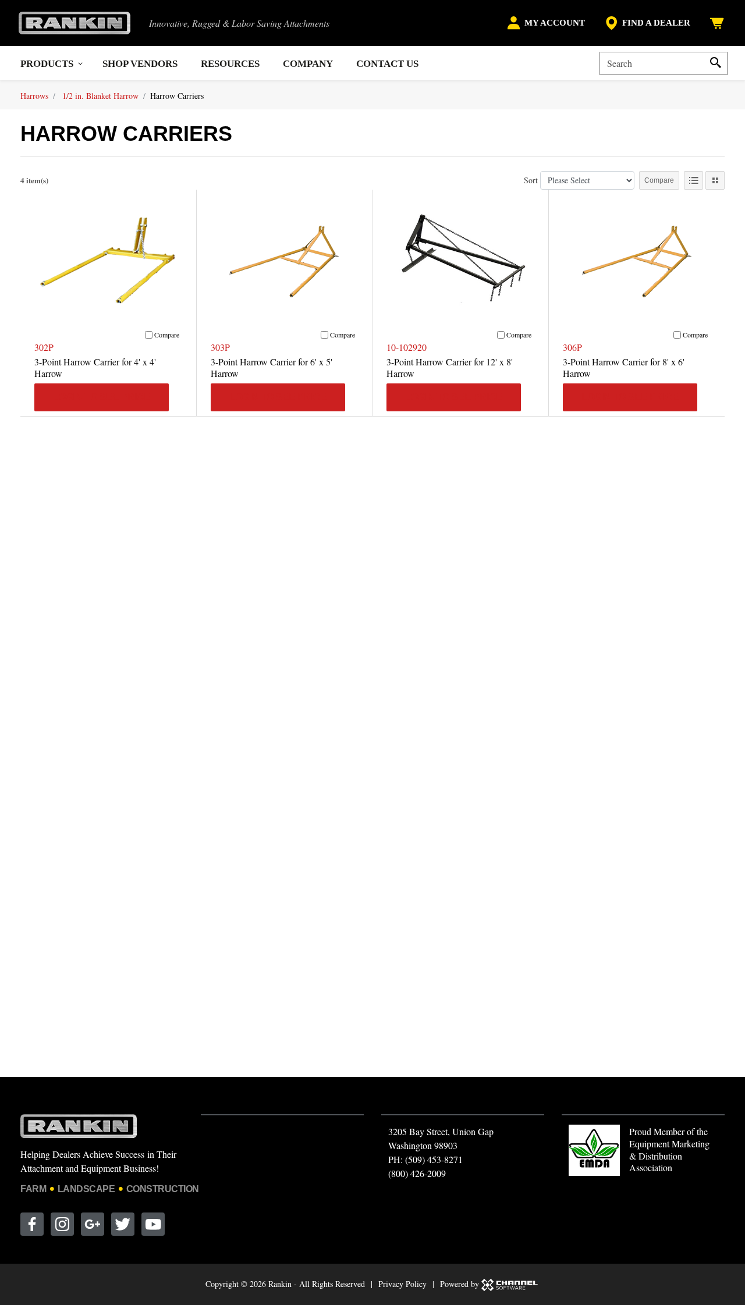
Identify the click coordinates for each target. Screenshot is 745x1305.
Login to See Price (101, 397)
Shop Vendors (140, 63)
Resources (230, 63)
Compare (659, 180)
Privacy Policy (402, 1283)
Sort (531, 180)
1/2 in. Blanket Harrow (100, 95)
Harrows (34, 95)
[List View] (693, 180)
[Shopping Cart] (718, 23)
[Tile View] (715, 180)
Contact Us (387, 63)
